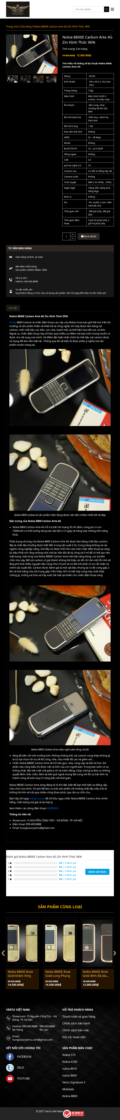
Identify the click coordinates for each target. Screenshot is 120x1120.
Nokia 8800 (69, 1096)
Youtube (23, 1078)
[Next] (116, 953)
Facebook (24, 1056)
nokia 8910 (69, 1068)
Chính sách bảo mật (75, 1030)
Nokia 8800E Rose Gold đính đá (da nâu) (57, 974)
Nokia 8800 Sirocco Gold (96, 974)
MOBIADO (53, 808)
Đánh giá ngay (97, 871)
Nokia (12, 322)
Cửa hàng (26, 26)
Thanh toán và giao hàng (78, 1016)
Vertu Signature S (73, 1082)
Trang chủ (12, 26)
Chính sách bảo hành (76, 1023)
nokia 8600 (69, 1075)
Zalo (20, 1067)
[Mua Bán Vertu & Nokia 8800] (18, 9)
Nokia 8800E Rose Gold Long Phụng (20, 974)
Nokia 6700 (69, 1062)
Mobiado (68, 1089)
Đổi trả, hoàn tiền (74, 1037)
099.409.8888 (31, 281)
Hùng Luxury (37, 798)
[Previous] (4, 953)
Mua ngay (89, 236)
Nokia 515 (69, 1055)
